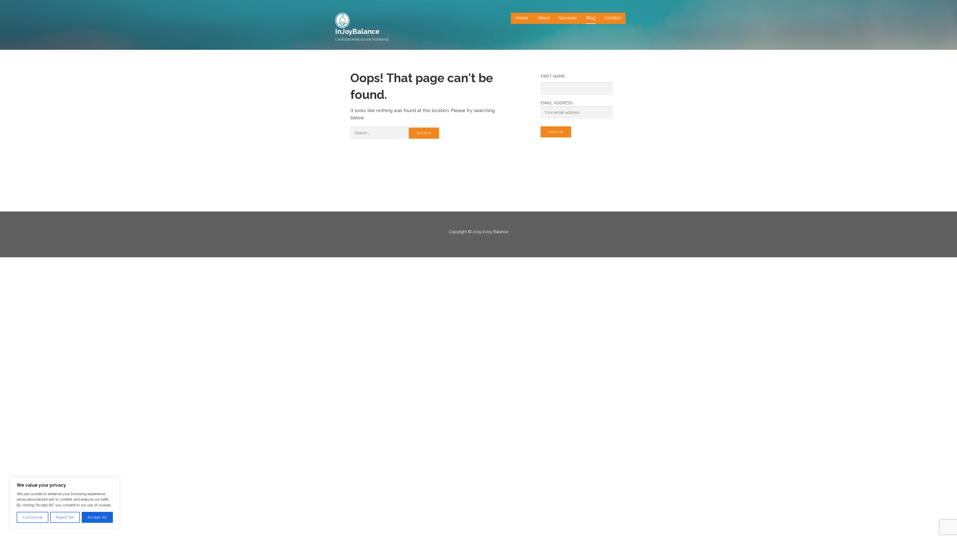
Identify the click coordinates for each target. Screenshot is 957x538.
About (543, 17)
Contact (612, 17)
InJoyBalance (357, 31)
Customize (32, 517)
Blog (590, 17)
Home (521, 17)
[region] (65, 502)
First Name (553, 76)
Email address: (557, 103)
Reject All (65, 517)
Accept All (97, 517)
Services (568, 17)
